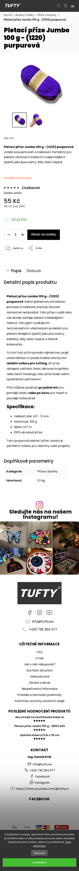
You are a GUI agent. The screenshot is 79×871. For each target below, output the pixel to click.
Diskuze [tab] (33, 270)
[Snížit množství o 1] (8, 235)
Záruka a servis (39, 683)
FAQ (40, 652)
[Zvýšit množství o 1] (22, 235)
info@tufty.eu (43, 621)
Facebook (29, 612)
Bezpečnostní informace (40, 689)
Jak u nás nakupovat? (39, 664)
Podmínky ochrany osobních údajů (39, 701)
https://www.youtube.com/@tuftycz (49, 612)
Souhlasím (40, 862)
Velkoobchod (39, 676)
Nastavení (39, 853)
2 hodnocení (31, 187)
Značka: (12, 192)
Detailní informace (17, 178)
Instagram (39, 612)
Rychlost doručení (39, 670)
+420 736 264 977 (42, 629)
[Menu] (72, 5)
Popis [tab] (16, 270)
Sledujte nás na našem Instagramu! (40, 514)
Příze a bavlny (47, 471)
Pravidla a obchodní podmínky (39, 695)
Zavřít (67, 257)
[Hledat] (58, 5)
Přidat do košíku (43, 234)
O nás (39, 658)
